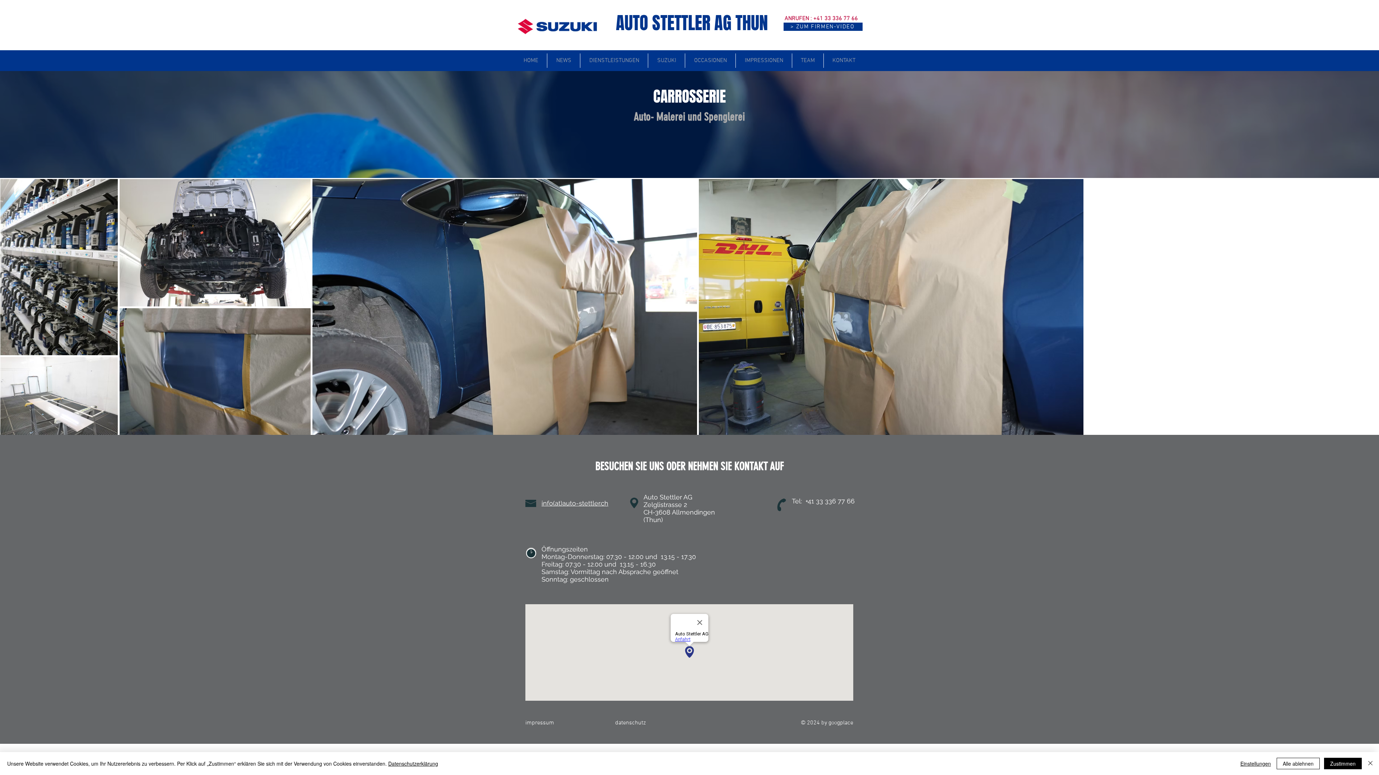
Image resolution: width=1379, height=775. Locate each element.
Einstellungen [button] (1255, 763)
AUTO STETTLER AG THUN (692, 23)
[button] (823, 27)
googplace (840, 723)
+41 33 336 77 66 (835, 18)
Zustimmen (1343, 763)
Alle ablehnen (1298, 763)
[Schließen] (1370, 763)
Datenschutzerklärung (413, 763)
